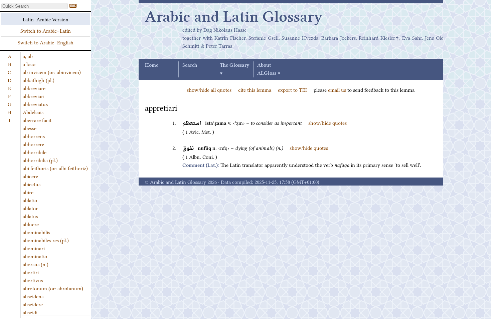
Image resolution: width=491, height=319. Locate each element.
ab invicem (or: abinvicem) (52, 71)
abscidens (33, 296)
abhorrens (34, 135)
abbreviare (34, 87)
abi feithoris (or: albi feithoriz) (55, 168)
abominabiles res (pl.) (46, 240)
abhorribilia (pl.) (40, 160)
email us (337, 89)
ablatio (30, 200)
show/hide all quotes (209, 89)
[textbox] (34, 6)
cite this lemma (254, 89)
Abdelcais (33, 111)
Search (189, 65)
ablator (30, 208)
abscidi (30, 312)
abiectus (31, 184)
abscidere (33, 304)
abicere (30, 176)
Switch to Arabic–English (45, 42)
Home (151, 65)
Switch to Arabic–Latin (45, 30)
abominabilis (36, 232)
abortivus (33, 280)
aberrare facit (37, 119)
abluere (31, 224)
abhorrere (33, 143)
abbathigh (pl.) (38, 79)
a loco (29, 63)
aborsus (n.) (35, 264)
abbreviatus (35, 103)
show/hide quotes (327, 122)
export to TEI (292, 89)
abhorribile (34, 151)
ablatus (30, 216)
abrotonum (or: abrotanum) (53, 288)
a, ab (28, 55)
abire (28, 192)
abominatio (35, 256)
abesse (29, 127)
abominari (34, 248)
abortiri (31, 272)
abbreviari (33, 95)
